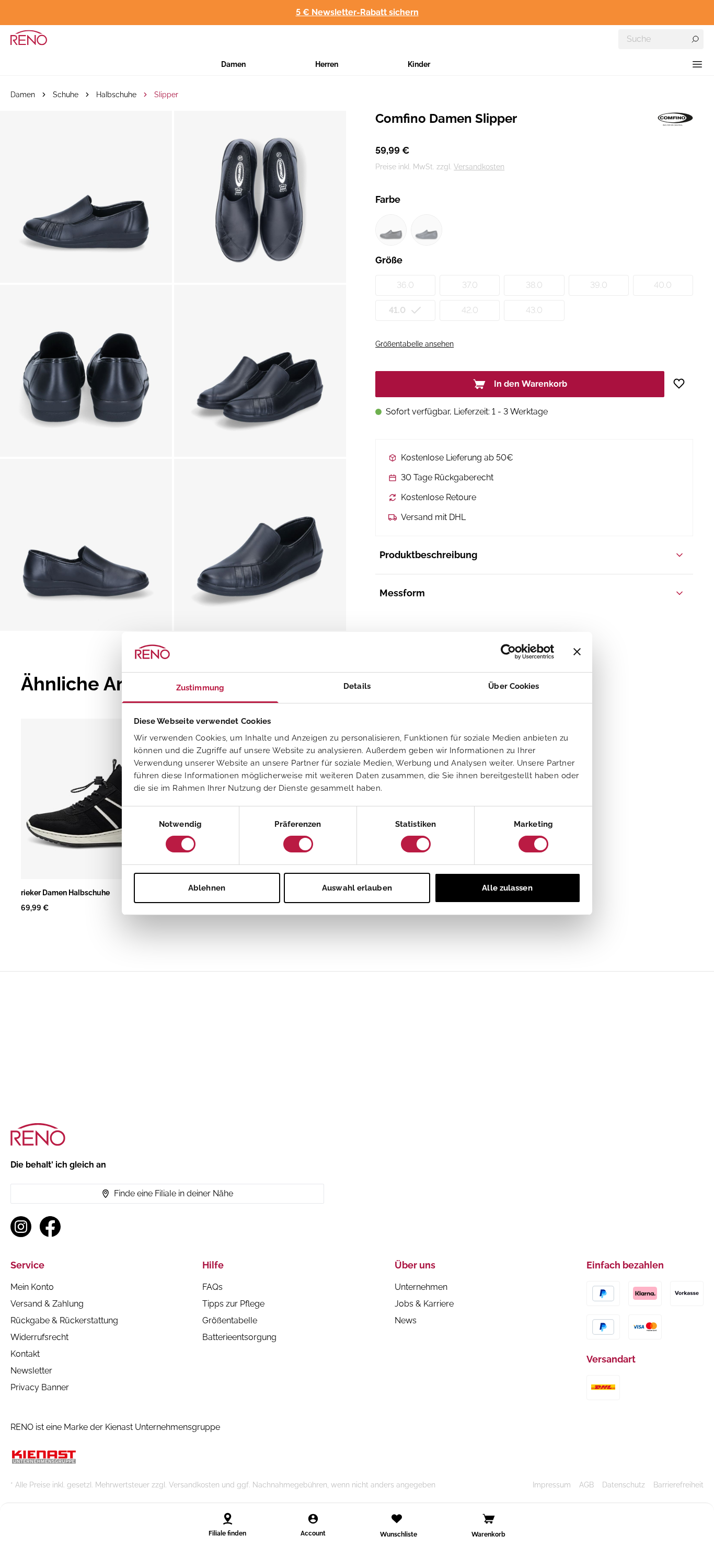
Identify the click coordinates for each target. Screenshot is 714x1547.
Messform (402, 592)
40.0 (663, 285)
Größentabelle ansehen (414, 344)
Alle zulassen (507, 888)
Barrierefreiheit (678, 1485)
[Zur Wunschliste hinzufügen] (683, 383)
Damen (233, 64)
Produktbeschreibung (428, 554)
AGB (586, 1485)
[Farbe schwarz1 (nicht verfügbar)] (391, 230)
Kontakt (25, 1354)
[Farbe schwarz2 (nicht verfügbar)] (426, 230)
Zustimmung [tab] (200, 687)
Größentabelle (229, 1320)
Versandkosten (479, 167)
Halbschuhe (116, 94)
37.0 (470, 285)
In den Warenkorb (530, 384)
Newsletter (31, 1371)
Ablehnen (206, 888)
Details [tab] (357, 686)
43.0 (534, 310)
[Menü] (697, 64)
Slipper (166, 94)
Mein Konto (32, 1287)
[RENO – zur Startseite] (28, 37)
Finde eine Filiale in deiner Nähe (173, 1193)
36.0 (405, 285)
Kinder (419, 64)
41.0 (397, 310)
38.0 (534, 285)
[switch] (298, 844)
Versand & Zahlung (47, 1304)
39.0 (598, 285)
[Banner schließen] (577, 651)
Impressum (552, 1485)
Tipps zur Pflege (233, 1304)
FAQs (212, 1287)
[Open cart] (488, 1518)
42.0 (470, 310)
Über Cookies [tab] (513, 686)
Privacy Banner (39, 1387)
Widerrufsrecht (39, 1337)
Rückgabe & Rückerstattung (64, 1320)
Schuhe (65, 94)
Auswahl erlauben (357, 888)
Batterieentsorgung (239, 1337)
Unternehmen (421, 1287)
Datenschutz (623, 1485)
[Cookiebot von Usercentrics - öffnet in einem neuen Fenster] (508, 652)
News (406, 1320)
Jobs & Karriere (424, 1304)
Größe (388, 260)
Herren (326, 64)
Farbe (387, 199)
